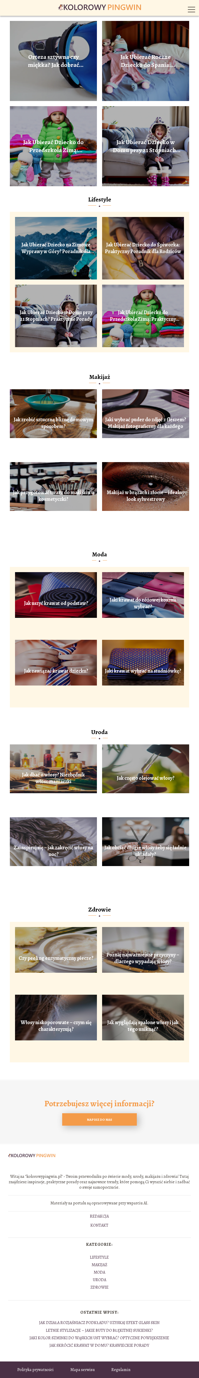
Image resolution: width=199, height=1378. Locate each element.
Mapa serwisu (82, 1370)
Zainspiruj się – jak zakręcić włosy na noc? (53, 851)
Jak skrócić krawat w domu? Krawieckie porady (99, 1345)
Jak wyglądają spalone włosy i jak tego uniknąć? (143, 1026)
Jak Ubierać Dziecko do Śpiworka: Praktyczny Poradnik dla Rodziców (143, 248)
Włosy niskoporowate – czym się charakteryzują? (56, 1026)
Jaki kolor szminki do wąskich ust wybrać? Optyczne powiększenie (99, 1338)
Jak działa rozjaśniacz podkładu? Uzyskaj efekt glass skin (99, 1323)
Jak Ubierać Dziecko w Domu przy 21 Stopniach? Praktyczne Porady (146, 146)
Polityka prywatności (35, 1370)
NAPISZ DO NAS (99, 1119)
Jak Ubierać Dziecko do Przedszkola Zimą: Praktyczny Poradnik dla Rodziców (53, 146)
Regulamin (120, 1370)
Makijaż (99, 377)
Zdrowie (99, 909)
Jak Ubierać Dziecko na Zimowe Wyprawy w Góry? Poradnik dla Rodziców (56, 248)
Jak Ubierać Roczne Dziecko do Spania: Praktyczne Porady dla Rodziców (145, 61)
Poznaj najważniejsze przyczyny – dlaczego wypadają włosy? (142, 958)
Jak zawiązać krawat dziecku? (56, 671)
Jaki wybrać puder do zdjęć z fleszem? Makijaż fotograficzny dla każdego (145, 423)
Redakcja (99, 1216)
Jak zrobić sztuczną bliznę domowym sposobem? (53, 423)
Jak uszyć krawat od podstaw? (56, 603)
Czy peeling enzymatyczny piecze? (56, 958)
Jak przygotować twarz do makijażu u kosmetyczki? (53, 496)
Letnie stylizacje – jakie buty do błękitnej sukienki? (99, 1330)
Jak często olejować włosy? (145, 778)
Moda (99, 554)
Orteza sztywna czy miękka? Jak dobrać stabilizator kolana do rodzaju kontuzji (53, 61)
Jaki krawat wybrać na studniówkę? (143, 671)
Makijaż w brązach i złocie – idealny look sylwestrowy (145, 496)
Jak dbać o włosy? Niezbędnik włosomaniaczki (53, 778)
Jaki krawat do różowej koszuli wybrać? (143, 603)
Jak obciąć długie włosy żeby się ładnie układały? (145, 851)
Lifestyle (99, 199)
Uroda (99, 732)
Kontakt (99, 1225)
